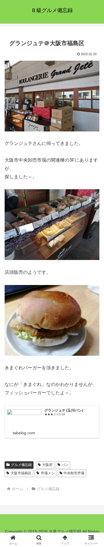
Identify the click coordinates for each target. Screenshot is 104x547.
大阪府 (47, 465)
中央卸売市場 (74, 473)
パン (65, 465)
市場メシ (48, 473)
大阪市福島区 (21, 473)
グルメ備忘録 (21, 465)
